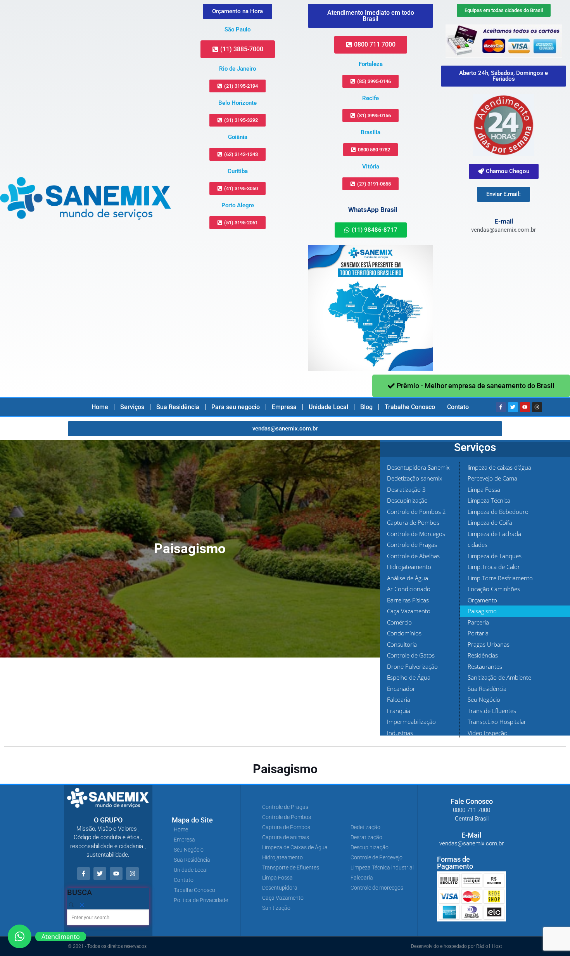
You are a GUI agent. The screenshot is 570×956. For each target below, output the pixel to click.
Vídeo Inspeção (488, 733)
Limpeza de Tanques (495, 556)
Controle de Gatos (411, 655)
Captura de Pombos (413, 522)
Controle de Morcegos (416, 534)
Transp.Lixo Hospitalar (497, 721)
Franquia (398, 711)
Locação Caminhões (494, 589)
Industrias (400, 733)
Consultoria (402, 644)
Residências (483, 655)
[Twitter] (513, 407)
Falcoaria (398, 699)
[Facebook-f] (501, 407)
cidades (477, 544)
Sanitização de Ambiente (499, 677)
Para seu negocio (235, 407)
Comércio (399, 622)
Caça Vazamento (408, 611)
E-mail (503, 221)
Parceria (478, 622)
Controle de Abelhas (413, 556)
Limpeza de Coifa (490, 522)
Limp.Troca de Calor (494, 567)
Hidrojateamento (409, 567)
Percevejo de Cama (492, 478)
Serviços (132, 407)
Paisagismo (482, 611)
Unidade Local (328, 407)
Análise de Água (407, 578)
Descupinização (407, 500)
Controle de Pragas (412, 544)
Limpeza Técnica (489, 500)
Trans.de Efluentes (492, 711)
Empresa (284, 407)
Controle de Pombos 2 (416, 511)
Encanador (401, 688)
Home (100, 407)
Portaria (478, 633)
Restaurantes (485, 666)
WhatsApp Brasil (372, 209)
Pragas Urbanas (489, 644)
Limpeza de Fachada (494, 534)
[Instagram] (537, 407)
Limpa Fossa (484, 489)
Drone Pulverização (412, 666)
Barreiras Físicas (408, 600)
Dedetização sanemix (414, 478)
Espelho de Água (408, 677)
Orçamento (482, 600)
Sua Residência (177, 407)
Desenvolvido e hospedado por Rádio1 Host (456, 946)
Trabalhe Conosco (410, 407)
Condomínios (404, 633)
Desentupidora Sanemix (418, 467)
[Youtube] (525, 407)
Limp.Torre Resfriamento (500, 578)
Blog (366, 407)
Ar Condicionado (408, 589)
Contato (458, 407)
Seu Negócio (484, 699)
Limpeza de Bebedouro (498, 511)
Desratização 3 (406, 489)
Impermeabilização (411, 721)
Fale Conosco (472, 801)
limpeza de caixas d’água (499, 467)
